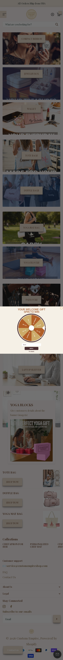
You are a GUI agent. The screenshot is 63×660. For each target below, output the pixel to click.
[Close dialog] (61, 308)
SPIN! (32, 348)
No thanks (31, 351)
